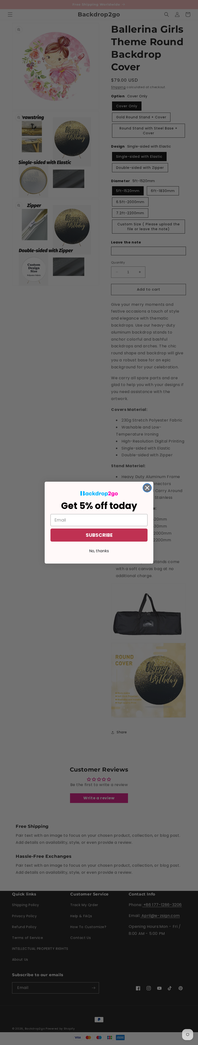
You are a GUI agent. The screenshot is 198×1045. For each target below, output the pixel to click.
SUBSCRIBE (99, 535)
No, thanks (99, 551)
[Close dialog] (147, 488)
